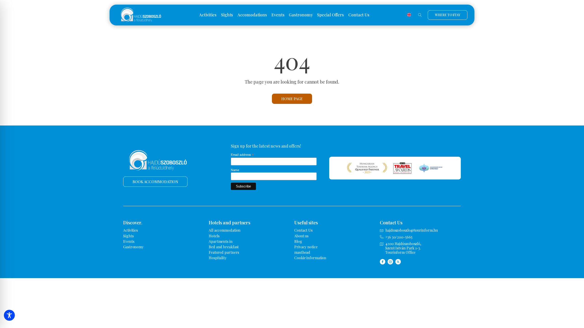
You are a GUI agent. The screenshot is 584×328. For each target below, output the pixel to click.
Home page (292, 98)
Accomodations (252, 15)
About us (301, 236)
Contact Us (358, 15)
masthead (302, 252)
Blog (298, 241)
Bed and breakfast (224, 247)
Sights (227, 15)
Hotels (214, 236)
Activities (207, 15)
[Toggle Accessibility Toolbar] (9, 315)
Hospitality (218, 258)
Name (235, 170)
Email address (242, 155)
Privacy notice (306, 247)
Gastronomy (301, 15)
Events (277, 15)
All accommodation (224, 230)
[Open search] (420, 15)
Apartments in (220, 241)
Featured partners (224, 252)
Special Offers (330, 15)
